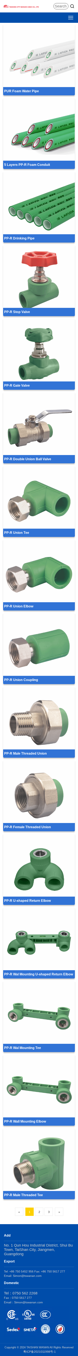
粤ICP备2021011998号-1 (39, 1351)
